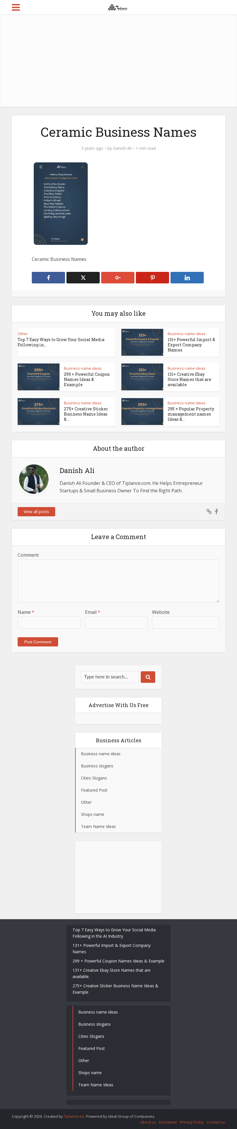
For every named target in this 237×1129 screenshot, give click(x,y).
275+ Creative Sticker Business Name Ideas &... (86, 414)
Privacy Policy (192, 1122)
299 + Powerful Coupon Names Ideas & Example (87, 379)
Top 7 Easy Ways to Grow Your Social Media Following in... (61, 342)
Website (161, 612)
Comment (28, 555)
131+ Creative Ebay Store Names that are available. (189, 379)
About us (148, 1122)
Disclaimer (168, 1122)
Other (23, 333)
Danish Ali (122, 148)
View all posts (36, 511)
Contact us (216, 1122)
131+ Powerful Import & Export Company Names (191, 345)
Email (92, 612)
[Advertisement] (118, 60)
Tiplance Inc (74, 1116)
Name (26, 612)
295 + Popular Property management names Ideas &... (191, 414)
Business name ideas (186, 333)
